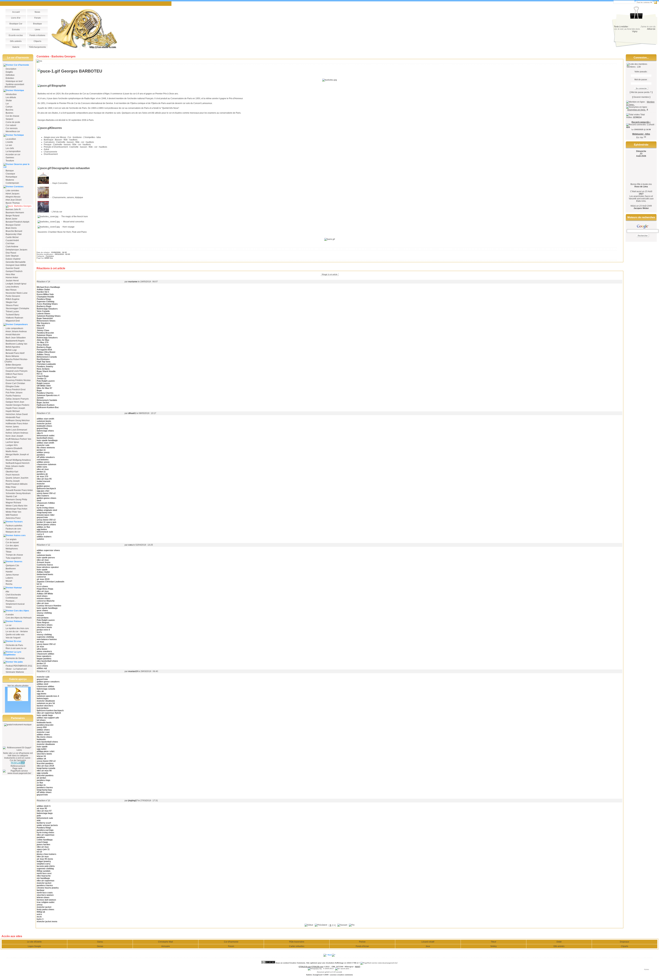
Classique (10, 174)
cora (130, 545)
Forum (231, 946)
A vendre (9, 614)
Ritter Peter (10, 487)
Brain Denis (11, 228)
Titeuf (493, 942)
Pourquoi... (10, 601)
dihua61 (132, 413)
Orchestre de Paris (14, 645)
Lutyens (9, 578)
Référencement (18, 766)
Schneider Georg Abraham (18, 493)
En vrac (17, 641)
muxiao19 (133, 671)
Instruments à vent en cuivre (17, 758)
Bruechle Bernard (13, 231)
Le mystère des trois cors (17, 628)
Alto (7, 591)
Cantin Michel (12, 237)
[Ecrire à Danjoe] (637, 136)
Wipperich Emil (12, 321)
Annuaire (165, 946)
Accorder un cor (12, 154)
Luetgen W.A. (11, 445)
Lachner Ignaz (12, 442)
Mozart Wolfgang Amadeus (18, 460)
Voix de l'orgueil (12, 637)
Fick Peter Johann (13, 392)
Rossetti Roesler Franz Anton (19, 490)
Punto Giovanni (12, 296)
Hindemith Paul (12, 417)
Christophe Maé (165, 942)
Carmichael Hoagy (14, 368)
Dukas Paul (10, 377)
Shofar (9, 100)
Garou (100, 942)
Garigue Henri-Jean (14, 402)
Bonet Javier (11, 219)
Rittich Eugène (12, 299)
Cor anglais (10, 539)
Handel (9, 571)
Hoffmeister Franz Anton (16, 423)
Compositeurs (21, 324)
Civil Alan (9, 243)
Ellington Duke (12, 386)
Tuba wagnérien (13, 558)
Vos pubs (18, 662)
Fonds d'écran (362, 946)
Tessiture (10, 160)
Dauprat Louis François (16, 371)
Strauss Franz (12, 305)
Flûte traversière (296, 942)
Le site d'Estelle (34, 942)
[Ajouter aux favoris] (641, 136)
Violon (8, 607)
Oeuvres (18, 561)
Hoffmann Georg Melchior (17, 420)
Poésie (362, 942)
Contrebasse (11, 598)
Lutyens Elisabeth (13, 448)
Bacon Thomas (12, 203)
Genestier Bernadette (15, 262)
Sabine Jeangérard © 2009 (317, 975)
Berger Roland (12, 215)
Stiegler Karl (11, 302)
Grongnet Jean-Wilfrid (15, 265)
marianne (132, 281)
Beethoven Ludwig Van (16, 344)
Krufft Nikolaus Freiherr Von (18, 439)
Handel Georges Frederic (17, 405)
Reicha (8, 584)
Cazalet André (12, 240)
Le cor (8, 625)
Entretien (9, 78)
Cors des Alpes (21, 610)
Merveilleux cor (13, 131)
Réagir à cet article (329, 274)
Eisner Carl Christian (15, 383)
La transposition (13, 151)
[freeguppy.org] (315, 968)
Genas (100, 946)
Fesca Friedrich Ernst (15, 389)
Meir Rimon (10, 290)
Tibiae (8, 552)
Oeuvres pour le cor (16, 165)
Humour (18, 587)
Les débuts (11, 97)
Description (10, 69)
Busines (9, 113)
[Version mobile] (645, 136)
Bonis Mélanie (12, 356)
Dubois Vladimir (13, 259)
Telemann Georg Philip (16, 499)
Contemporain (12, 183)
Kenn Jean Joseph (14, 436)
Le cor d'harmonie (21, 753)
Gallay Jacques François (17, 399)
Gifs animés (558, 946)
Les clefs (10, 148)
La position (11, 139)
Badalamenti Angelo (15, 341)
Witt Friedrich (11, 515)
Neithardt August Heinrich (17, 463)
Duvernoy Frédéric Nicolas (18, 380)
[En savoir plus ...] (343, 968)
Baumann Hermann (14, 212)
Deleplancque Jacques (16, 249)
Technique (19, 135)
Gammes (10, 157)
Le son (9, 145)
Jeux (428, 946)
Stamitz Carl (11, 496)
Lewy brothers (12, 287)
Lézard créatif (427, 942)
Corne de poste (13, 122)
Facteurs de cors (13, 529)
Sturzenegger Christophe (17, 308)
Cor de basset (12, 542)
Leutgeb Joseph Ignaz (15, 283)
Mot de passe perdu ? (641, 92)
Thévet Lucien (12, 311)
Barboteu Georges (22, 206)
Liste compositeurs (14, 328)
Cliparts (624, 946)
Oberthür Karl (11, 471)
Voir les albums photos (17, 685)
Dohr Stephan (12, 256)
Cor (11, 760)
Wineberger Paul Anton (16, 509)
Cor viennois (12, 128)
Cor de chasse (12, 116)
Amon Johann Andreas (16, 331)
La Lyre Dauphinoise (12, 653)
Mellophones (11, 548)
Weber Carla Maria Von (16, 505)
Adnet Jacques (12, 193)
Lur (7, 103)
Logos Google (34, 946)
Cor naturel (11, 125)
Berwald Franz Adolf (14, 353)
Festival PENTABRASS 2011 (18, 666)
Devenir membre (641, 97)
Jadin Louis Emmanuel (16, 430)
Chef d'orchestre (13, 595)
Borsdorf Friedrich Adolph (17, 222)
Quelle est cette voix (14, 634)
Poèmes (18, 621)
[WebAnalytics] (290, 967)
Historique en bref (13, 81)
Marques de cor (12, 532)
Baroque (10, 170)
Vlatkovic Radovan (14, 318)
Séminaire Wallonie (14, 672)
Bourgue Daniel (12, 225)
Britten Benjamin (13, 365)
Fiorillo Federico (13, 396)
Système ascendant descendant (14, 85)
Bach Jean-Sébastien (15, 337)
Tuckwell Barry (12, 314)
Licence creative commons (341, 975)
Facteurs (18, 521)
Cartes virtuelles (296, 946)
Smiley (493, 946)
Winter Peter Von (13, 512)
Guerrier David (12, 268)
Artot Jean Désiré (13, 200)
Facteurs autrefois (13, 525)
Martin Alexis (11, 451)
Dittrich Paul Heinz (14, 374)
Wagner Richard (13, 502)
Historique (19, 90)
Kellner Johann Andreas (16, 433)
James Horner (12, 575)
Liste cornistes (12, 190)
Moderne (10, 180)
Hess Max (10, 274)
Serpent (9, 119)
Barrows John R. (13, 209)
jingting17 (133, 800)
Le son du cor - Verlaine (16, 631)
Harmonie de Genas (15, 658)
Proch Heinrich (12, 475)
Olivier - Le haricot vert (16, 669)
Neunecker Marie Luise (16, 293)
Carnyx (9, 107)
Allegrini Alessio (12, 197)
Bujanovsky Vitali (13, 234)
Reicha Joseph (12, 481)
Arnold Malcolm (12, 334)
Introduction (11, 94)
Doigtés (9, 72)
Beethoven (10, 568)
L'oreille (9, 142)
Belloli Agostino (12, 347)
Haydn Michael (12, 411)
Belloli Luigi (11, 350)
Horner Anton (11, 277)
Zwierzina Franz (13, 518)
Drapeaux (624, 942)
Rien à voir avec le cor (15, 648)
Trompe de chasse (14, 555)
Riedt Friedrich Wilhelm (16, 484)
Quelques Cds (12, 565)
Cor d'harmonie (21, 65)
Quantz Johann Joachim (16, 478)
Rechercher (655, 2)
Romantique (11, 177)
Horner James (12, 426)
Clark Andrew (11, 246)
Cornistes (19, 186)
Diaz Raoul (10, 253)
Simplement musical (15, 604)
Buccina (9, 110)
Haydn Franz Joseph (15, 408)
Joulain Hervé (12, 280)
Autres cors (20, 535)
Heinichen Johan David (16, 414)
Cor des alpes (12, 545)
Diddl (559, 942)
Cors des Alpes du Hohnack (18, 618)
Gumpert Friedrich (13, 271)
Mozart (8, 581)
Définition (10, 75)
